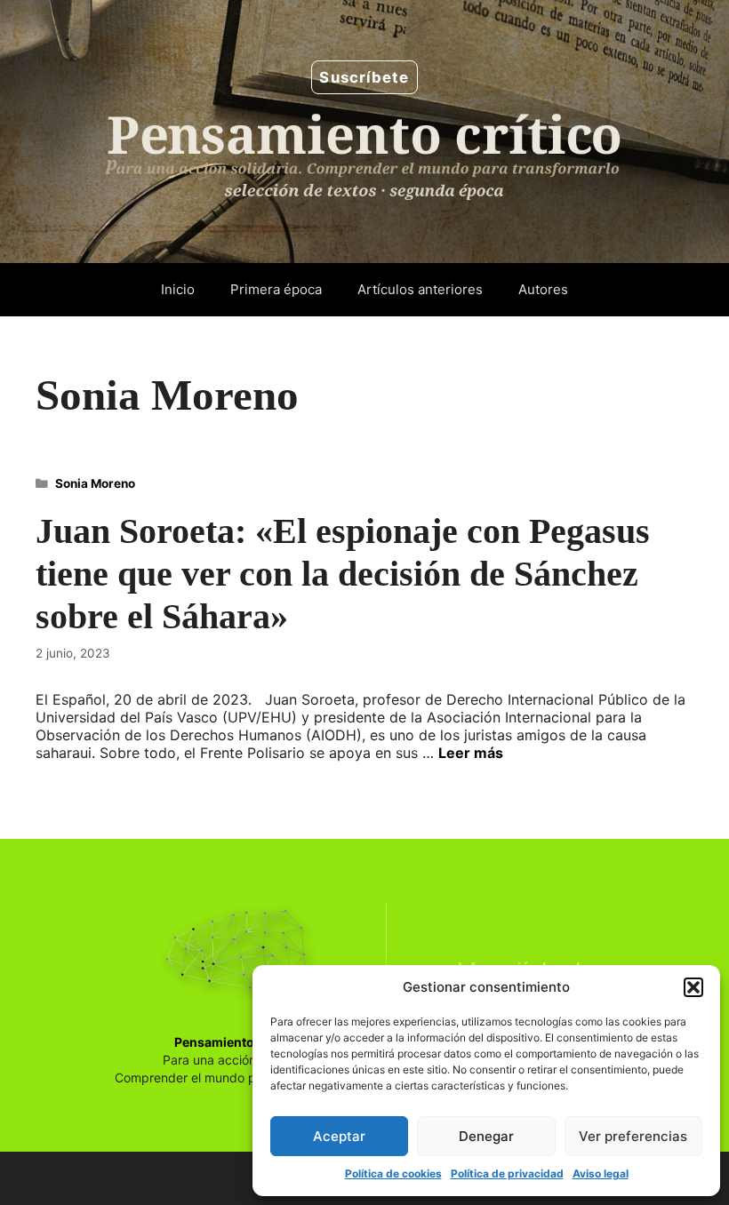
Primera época (276, 289)
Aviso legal (601, 1173)
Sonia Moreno (95, 483)
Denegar (486, 1136)
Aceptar (339, 1136)
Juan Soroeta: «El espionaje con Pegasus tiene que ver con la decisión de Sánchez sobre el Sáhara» (343, 573)
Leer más (470, 753)
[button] (693, 987)
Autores (543, 289)
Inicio (178, 289)
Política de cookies (393, 1173)
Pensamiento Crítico (236, 1041)
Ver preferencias (633, 1136)
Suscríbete (364, 77)
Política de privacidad (507, 1173)
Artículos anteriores (420, 289)
